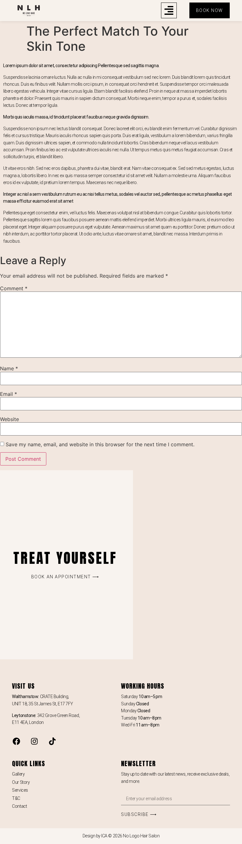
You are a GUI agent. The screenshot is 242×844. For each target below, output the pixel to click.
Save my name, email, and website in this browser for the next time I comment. (100, 444)
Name (9, 368)
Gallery (18, 774)
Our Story (21, 782)
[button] (169, 10)
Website (9, 419)
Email (8, 393)
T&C (16, 798)
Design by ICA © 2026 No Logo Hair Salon (121, 835)
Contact (19, 806)
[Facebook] (16, 741)
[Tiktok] (52, 741)
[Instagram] (34, 741)
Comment (13, 288)
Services (20, 790)
